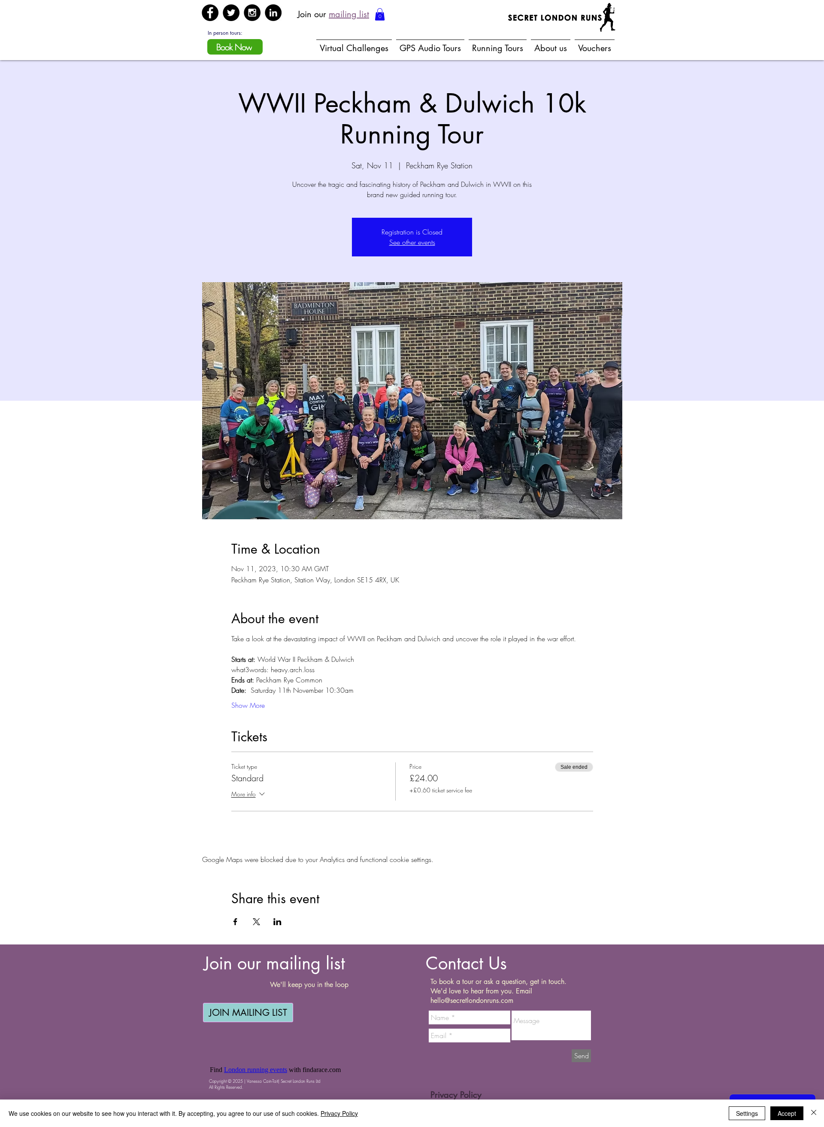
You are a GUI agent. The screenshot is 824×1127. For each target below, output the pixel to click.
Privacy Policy (339, 1113)
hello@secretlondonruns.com (471, 1000)
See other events (412, 242)
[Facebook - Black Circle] (210, 12)
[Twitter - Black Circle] (231, 12)
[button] (380, 14)
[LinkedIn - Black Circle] (273, 12)
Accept (787, 1113)
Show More (248, 705)
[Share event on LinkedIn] (277, 921)
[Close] (814, 1113)
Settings (747, 1113)
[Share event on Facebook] (235, 921)
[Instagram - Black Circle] (252, 12)
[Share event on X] (256, 921)
